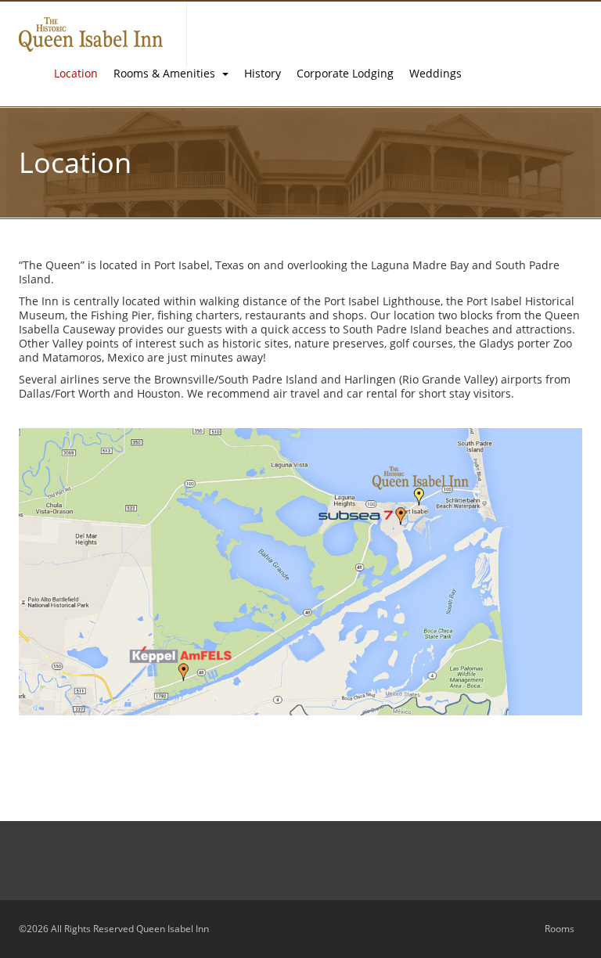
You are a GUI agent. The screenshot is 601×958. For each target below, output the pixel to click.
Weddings (435, 73)
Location (76, 73)
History (262, 73)
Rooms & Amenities (165, 73)
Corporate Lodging (345, 73)
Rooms (559, 928)
